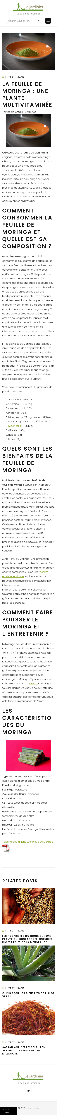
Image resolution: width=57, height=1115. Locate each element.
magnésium (15, 426)
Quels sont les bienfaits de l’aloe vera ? (28, 994)
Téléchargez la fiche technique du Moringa (27, 842)
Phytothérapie (14, 77)
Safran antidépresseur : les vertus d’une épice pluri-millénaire (23, 1050)
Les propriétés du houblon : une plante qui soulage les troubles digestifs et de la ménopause (27, 939)
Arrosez (33, 683)
